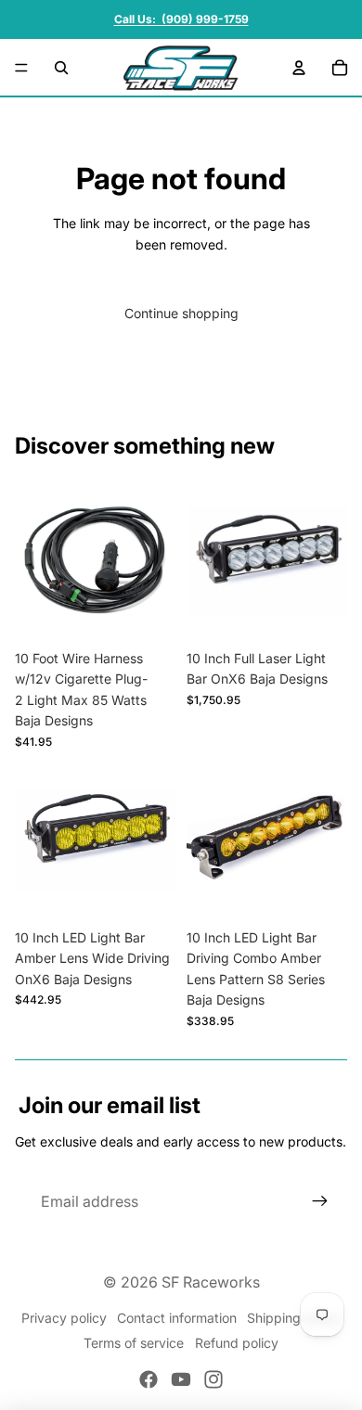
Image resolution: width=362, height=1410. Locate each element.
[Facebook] (148, 1379)
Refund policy (236, 1343)
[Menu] (21, 67)
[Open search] (61, 67)
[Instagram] (213, 1379)
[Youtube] (181, 1379)
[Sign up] (320, 1202)
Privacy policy (64, 1318)
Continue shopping (181, 313)
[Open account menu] (298, 67)
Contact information (177, 1318)
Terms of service (134, 1343)
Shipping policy (294, 1318)
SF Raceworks (211, 1282)
